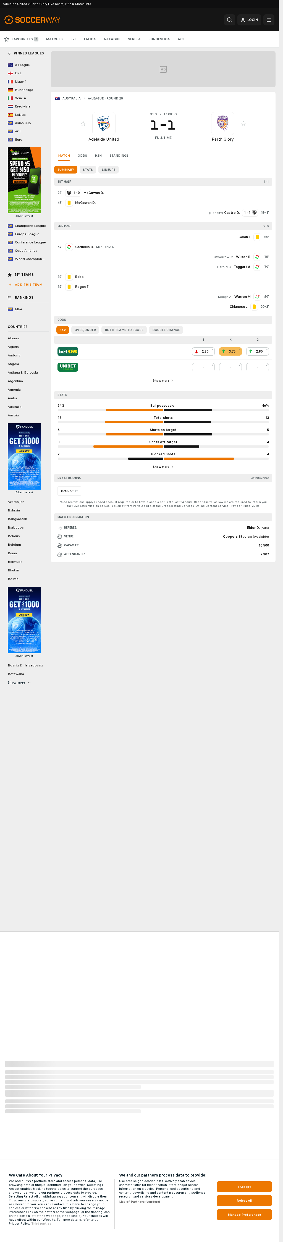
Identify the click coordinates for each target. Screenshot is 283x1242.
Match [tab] (64, 155)
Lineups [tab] (109, 170)
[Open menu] (268, 19)
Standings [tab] (118, 155)
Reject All (244, 1200)
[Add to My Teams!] (83, 123)
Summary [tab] (65, 170)
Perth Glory (223, 139)
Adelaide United (103, 139)
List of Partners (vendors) (139, 1202)
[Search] (229, 19)
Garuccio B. (84, 247)
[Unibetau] (67, 367)
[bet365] (67, 351)
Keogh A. (225, 297)
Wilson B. (243, 257)
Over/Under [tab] (85, 330)
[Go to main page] (42, 19)
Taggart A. (242, 267)
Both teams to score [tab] (124, 330)
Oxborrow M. (224, 257)
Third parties (41, 1223)
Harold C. (224, 267)
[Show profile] (104, 123)
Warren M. (242, 297)
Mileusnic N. (105, 247)
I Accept (244, 1187)
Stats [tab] (88, 170)
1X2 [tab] (63, 330)
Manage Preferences (244, 1215)
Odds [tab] (82, 155)
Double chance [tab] (166, 330)
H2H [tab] (98, 155)
